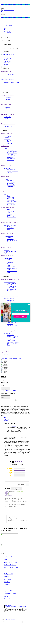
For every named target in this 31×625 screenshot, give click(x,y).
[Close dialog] (29, 304)
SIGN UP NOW (20, 316)
